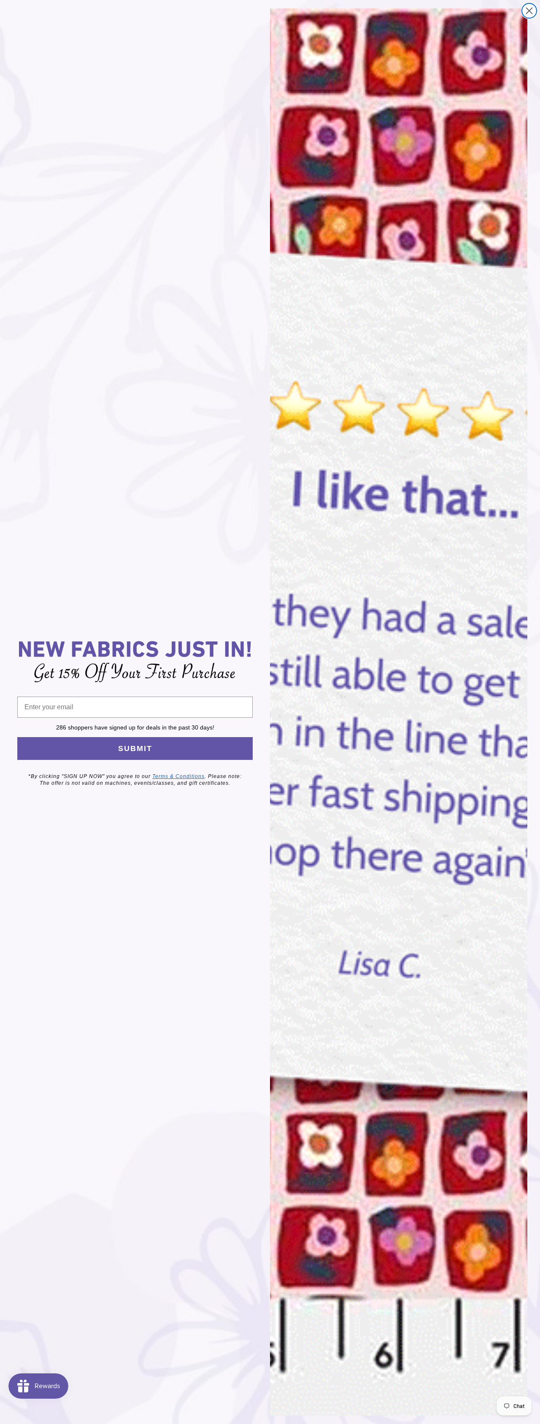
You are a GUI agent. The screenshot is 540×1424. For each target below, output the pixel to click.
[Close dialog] (529, 10)
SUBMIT (135, 748)
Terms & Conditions (178, 776)
